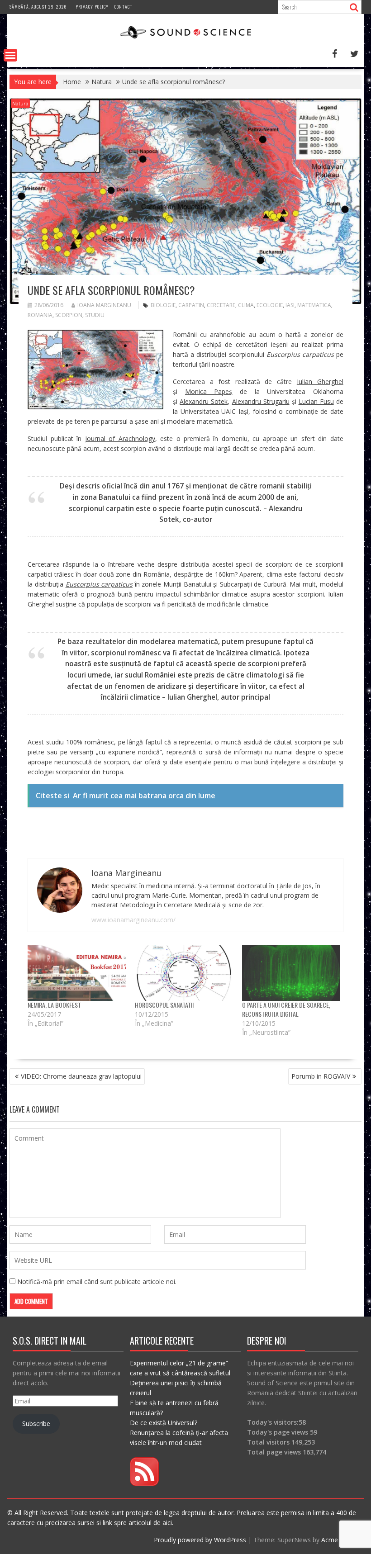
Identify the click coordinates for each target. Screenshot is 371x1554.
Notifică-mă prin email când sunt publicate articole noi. (96, 1281)
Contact (123, 6)
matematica (314, 305)
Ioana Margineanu (104, 305)
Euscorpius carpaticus (99, 584)
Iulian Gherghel (320, 381)
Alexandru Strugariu (261, 401)
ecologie (270, 305)
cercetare (221, 305)
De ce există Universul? (163, 1422)
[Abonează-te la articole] (144, 1483)
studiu (95, 315)
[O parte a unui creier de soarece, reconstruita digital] (291, 973)
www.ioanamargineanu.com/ (133, 919)
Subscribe (36, 1423)
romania (40, 315)
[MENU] (10, 55)
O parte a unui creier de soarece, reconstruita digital (286, 1009)
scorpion (68, 315)
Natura (20, 103)
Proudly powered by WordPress (200, 1539)
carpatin (191, 305)
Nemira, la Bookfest (54, 1004)
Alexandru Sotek (204, 401)
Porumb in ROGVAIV (320, 1076)
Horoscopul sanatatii (164, 1004)
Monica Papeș (209, 391)
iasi (290, 305)
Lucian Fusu (316, 401)
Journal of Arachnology (120, 438)
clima (246, 305)
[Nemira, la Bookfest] (77, 973)
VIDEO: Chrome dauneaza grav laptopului (81, 1076)
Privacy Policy (92, 6)
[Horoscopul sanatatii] (184, 973)
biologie (163, 305)
